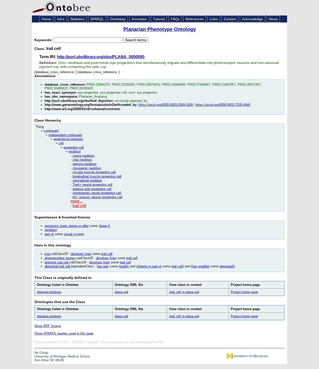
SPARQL (97, 19)
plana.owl (121, 292)
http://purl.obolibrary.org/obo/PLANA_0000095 (101, 57)
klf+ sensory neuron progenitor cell (97, 197)
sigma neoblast (83, 156)
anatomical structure (68, 139)
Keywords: (44, 40)
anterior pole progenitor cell (92, 189)
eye (48, 254)
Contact (230, 19)
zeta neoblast (82, 160)
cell (61, 143)
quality (124, 266)
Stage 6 (104, 226)
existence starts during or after (67, 226)
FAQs (175, 19)
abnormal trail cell (58, 266)
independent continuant (65, 135)
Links (214, 19)
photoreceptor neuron (60, 258)
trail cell (79, 205)
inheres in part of (149, 266)
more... (76, 201)
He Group (41, 353)
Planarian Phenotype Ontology (159, 29)
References (194, 19)
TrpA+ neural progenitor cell (92, 184)
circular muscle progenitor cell (94, 172)
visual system (74, 234)
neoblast (75, 151)
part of (49, 234)
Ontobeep (118, 19)
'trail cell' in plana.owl (184, 292)
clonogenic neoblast (87, 168)
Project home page (244, 292)
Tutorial (159, 19)
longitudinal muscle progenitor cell (97, 176)
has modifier (201, 266)
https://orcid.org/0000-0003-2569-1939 (165, 105)
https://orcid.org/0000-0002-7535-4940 (223, 105)
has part (103, 266)
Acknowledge (252, 19)
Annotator (139, 19)
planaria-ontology (49, 292)
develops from (81, 254)
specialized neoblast (87, 180)
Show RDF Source (47, 326)
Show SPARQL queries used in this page (63, 333)
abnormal (226, 266)
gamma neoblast (84, 164)
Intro (60, 19)
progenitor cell (74, 147)
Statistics (77, 19)
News (273, 19)
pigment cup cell (57, 262)
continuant (51, 131)
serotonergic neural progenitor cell (97, 193)
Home (46, 19)
